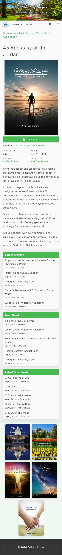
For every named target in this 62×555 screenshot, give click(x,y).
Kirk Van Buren (39, 161)
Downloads (9, 33)
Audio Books (26, 33)
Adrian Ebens (10, 161)
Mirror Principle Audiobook (28, 145)
